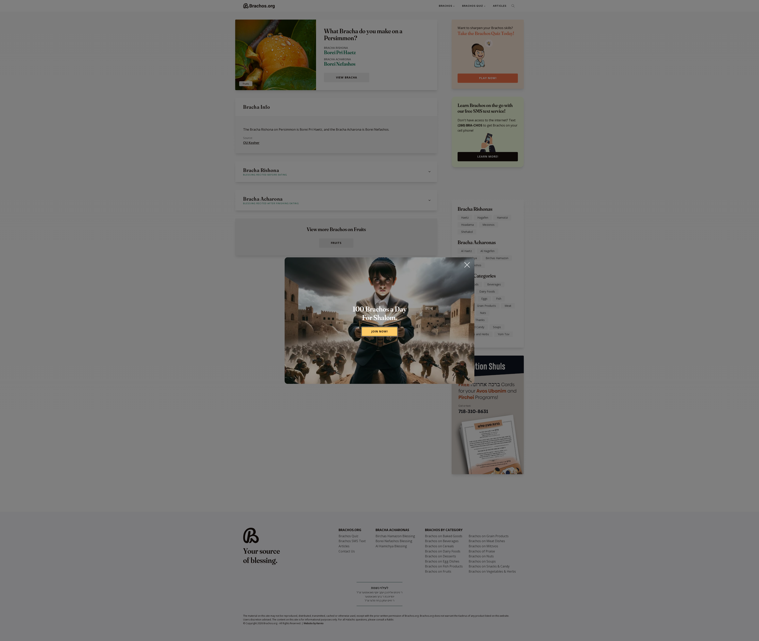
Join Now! (379, 331)
